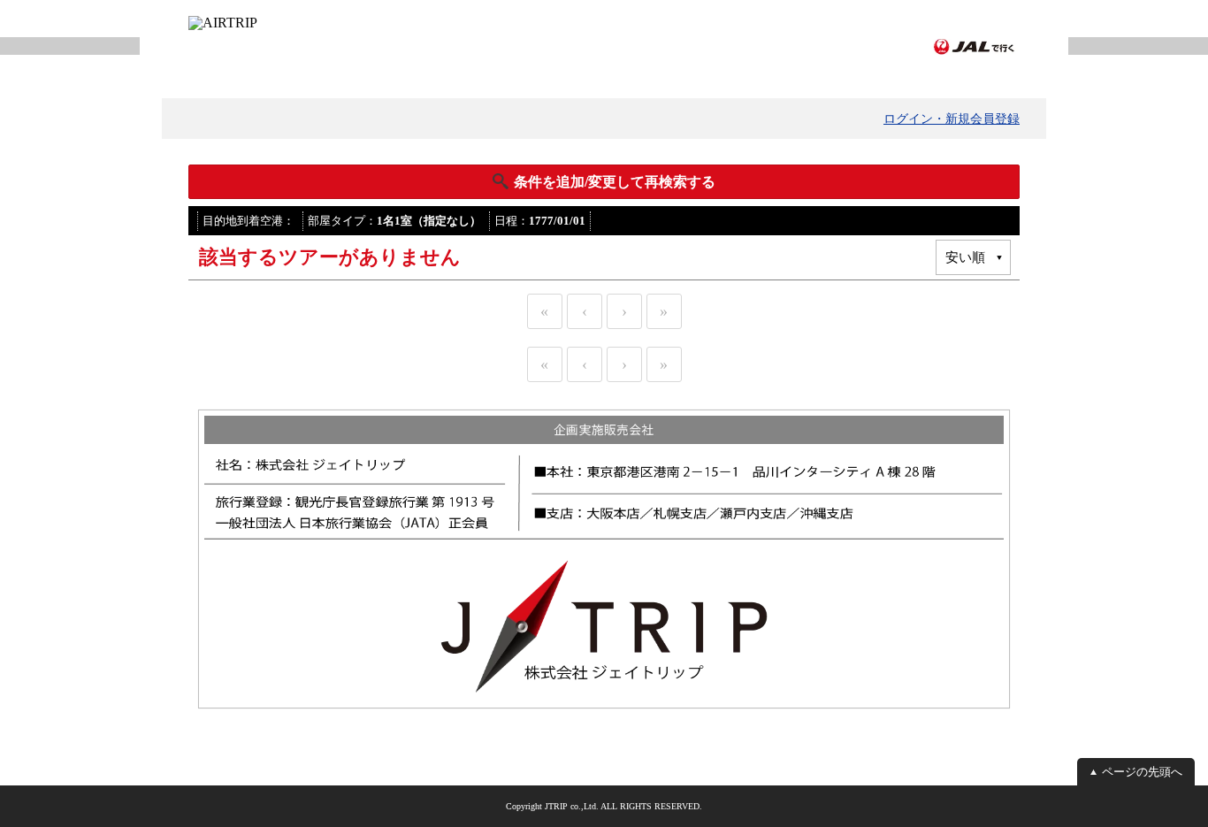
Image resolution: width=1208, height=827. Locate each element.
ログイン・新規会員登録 (951, 119)
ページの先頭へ (1142, 771)
